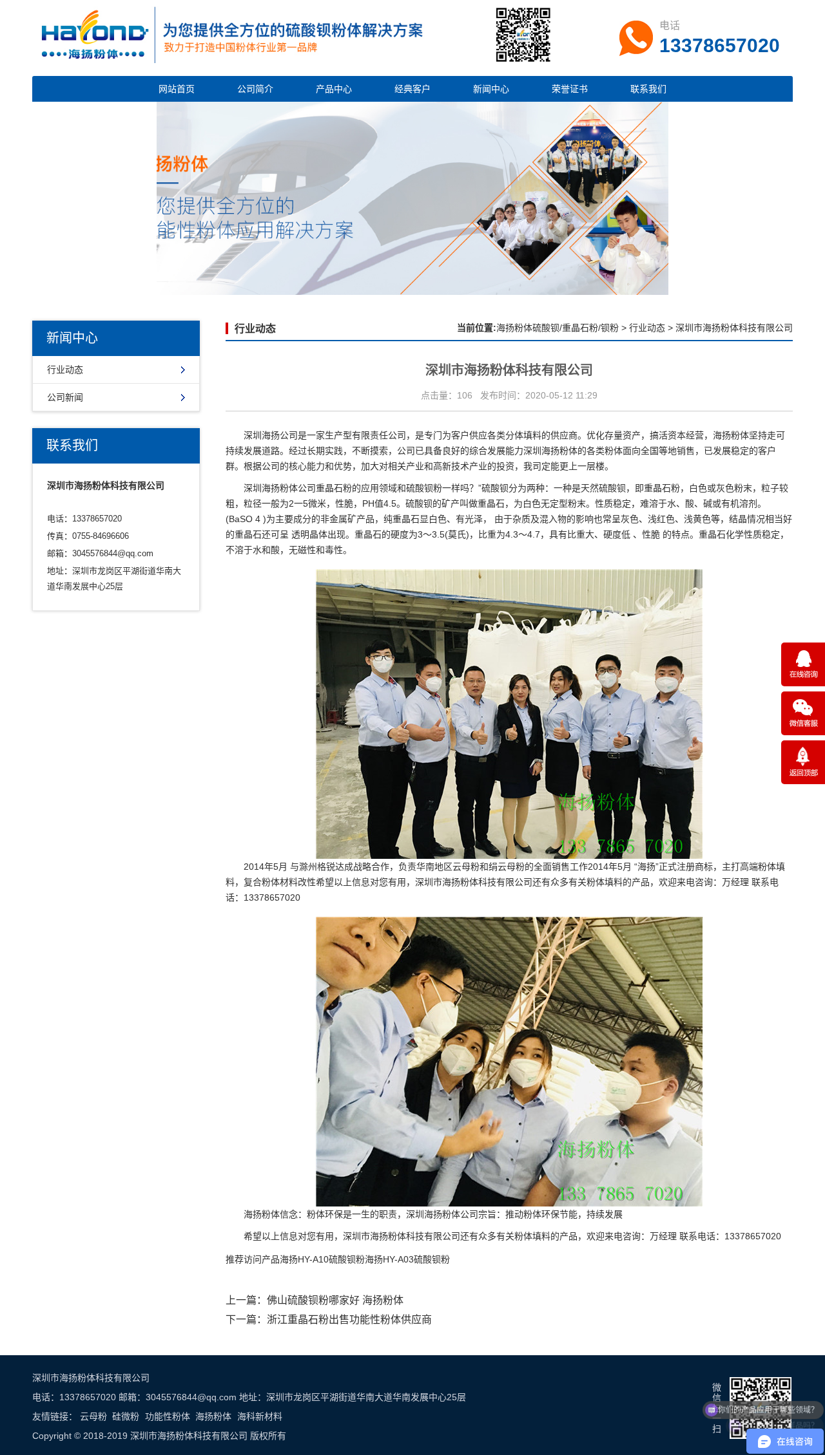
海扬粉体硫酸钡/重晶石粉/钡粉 (557, 328)
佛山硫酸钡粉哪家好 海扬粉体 (335, 1300)
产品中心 (334, 89)
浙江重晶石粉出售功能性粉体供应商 (349, 1319)
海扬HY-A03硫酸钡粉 (407, 1259)
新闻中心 (491, 89)
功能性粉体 (167, 1416)
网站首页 (177, 89)
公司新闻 (65, 397)
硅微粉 (125, 1416)
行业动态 (65, 369)
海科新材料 (259, 1416)
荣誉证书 (570, 89)
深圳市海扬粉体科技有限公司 (473, 882)
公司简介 (255, 89)
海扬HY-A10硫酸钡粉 (322, 1259)
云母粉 (93, 1416)
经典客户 (412, 89)
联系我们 (648, 89)
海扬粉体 (213, 1416)
